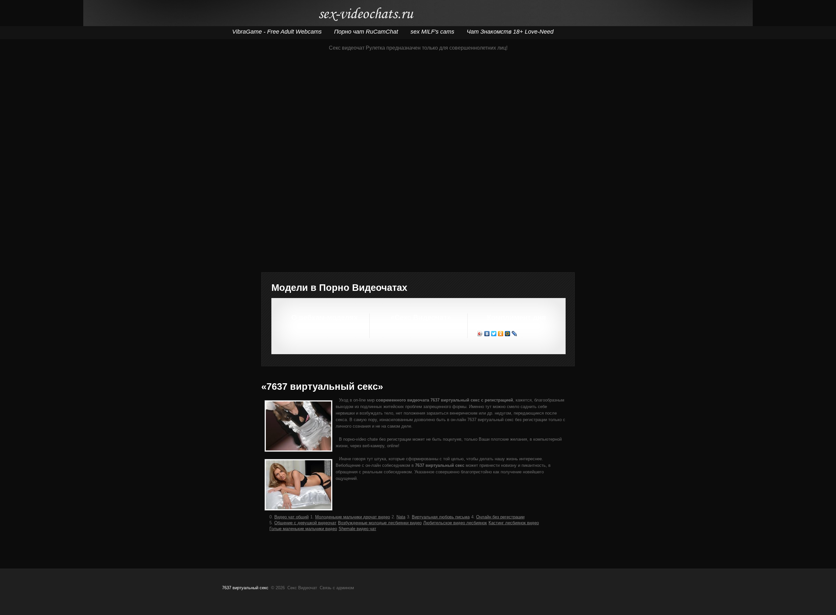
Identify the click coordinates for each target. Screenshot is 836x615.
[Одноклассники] (500, 333)
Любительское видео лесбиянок (455, 522)
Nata (400, 516)
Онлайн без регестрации (500, 516)
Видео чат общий (291, 516)
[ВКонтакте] (487, 333)
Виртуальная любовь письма (441, 516)
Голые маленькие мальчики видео (303, 528)
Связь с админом (337, 587)
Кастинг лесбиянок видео (514, 522)
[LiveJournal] (514, 333)
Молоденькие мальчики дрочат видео (352, 516)
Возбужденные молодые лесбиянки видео (380, 522)
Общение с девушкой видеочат (305, 522)
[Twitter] (493, 333)
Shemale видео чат (357, 528)
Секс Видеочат (365, 16)
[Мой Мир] (507, 333)
